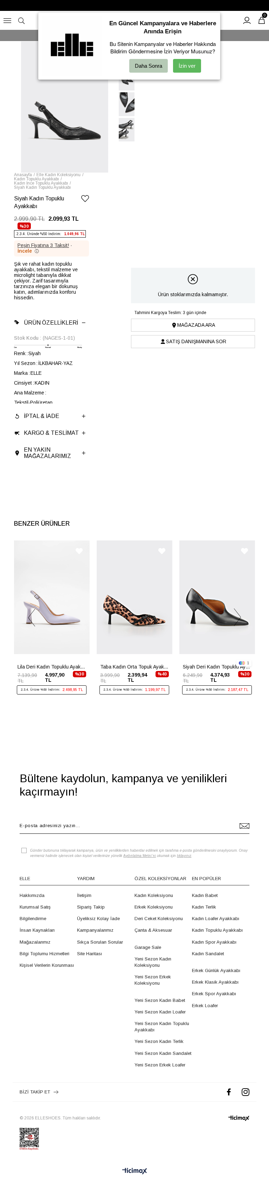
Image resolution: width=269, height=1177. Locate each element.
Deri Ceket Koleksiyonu (158, 918)
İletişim (84, 895)
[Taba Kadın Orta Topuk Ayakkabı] (134, 597)
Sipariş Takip (91, 907)
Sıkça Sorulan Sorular (100, 942)
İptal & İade (41, 416)
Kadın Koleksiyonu (153, 895)
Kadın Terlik (204, 907)
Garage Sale (147, 947)
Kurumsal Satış (35, 907)
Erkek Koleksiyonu (153, 907)
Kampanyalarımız (95, 930)
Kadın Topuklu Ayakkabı (217, 930)
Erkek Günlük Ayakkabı (216, 970)
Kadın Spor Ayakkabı (214, 942)
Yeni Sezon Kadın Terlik (159, 1041)
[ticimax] (238, 1118)
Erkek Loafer (205, 1005)
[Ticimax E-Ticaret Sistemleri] (134, 1171)
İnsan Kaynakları (37, 930)
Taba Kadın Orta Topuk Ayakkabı (134, 667)
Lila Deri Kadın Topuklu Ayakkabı (52, 667)
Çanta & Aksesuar (153, 930)
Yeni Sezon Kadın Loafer (160, 1012)
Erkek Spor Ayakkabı (214, 993)
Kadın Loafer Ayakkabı (215, 918)
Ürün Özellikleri (51, 323)
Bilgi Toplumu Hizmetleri (44, 953)
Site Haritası (89, 953)
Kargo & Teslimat (51, 433)
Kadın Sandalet (208, 953)
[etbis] (29, 1139)
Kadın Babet (205, 895)
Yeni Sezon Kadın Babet (159, 1000)
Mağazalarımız (35, 942)
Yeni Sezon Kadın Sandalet (162, 1053)
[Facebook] (229, 1092)
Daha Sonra (148, 66)
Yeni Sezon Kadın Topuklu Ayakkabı (161, 1026)
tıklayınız (184, 856)
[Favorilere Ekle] (85, 199)
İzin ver (187, 66)
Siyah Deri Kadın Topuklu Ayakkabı (217, 667)
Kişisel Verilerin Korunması (47, 965)
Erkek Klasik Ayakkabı (215, 982)
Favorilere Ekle (79, 551)
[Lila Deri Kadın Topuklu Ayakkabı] (52, 597)
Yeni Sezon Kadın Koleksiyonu (152, 962)
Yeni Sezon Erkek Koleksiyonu (152, 980)
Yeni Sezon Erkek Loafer (159, 1065)
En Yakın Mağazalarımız (47, 453)
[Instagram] (245, 1092)
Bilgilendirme (33, 918)
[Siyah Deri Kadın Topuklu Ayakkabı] (217, 597)
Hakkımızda (32, 895)
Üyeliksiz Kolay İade (98, 918)
